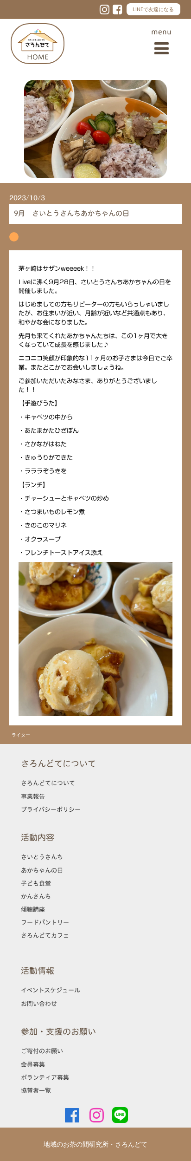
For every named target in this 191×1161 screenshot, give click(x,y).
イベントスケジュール (50, 990)
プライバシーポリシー (51, 809)
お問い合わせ (39, 1003)
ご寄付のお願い (42, 1051)
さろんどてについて (48, 783)
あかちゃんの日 (42, 870)
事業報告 (33, 796)
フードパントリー (45, 922)
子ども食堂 (36, 883)
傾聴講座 (33, 909)
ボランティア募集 (45, 1077)
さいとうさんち (42, 857)
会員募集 (33, 1064)
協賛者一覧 (36, 1090)
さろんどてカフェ (45, 935)
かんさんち (36, 896)
